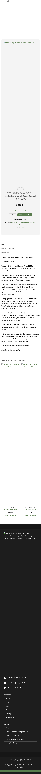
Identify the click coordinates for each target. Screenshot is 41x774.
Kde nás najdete (33, 762)
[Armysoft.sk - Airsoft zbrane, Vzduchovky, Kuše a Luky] (20, 4)
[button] (2, 4)
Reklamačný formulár (21, 760)
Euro (4, 771)
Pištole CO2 (25, 194)
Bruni (23, 227)
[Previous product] (22, 188)
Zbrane (15, 192)
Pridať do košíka (24, 215)
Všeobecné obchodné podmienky (20, 759)
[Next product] (18, 188)
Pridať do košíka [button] (10, 515)
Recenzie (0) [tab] (5, 252)
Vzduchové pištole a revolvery (27, 222)
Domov (8, 192)
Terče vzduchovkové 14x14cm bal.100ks (30, 510)
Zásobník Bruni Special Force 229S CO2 (10, 510)
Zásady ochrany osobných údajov (14, 762)
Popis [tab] (3, 244)
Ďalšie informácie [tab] (8, 248)
